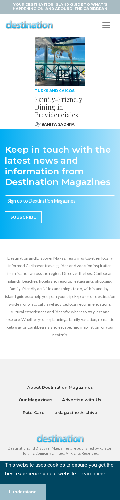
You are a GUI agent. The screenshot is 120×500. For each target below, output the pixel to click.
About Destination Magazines (60, 387)
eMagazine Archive (75, 412)
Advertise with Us (81, 399)
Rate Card (33, 412)
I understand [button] (23, 491)
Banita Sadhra (58, 124)
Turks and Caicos (55, 90)
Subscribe (23, 217)
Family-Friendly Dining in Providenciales (58, 107)
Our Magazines (35, 399)
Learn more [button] (92, 473)
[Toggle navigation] (106, 25)
